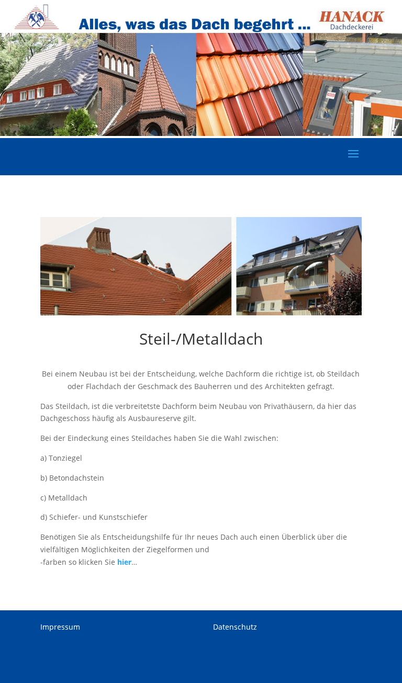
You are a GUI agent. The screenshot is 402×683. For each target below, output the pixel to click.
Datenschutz (235, 627)
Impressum (60, 627)
